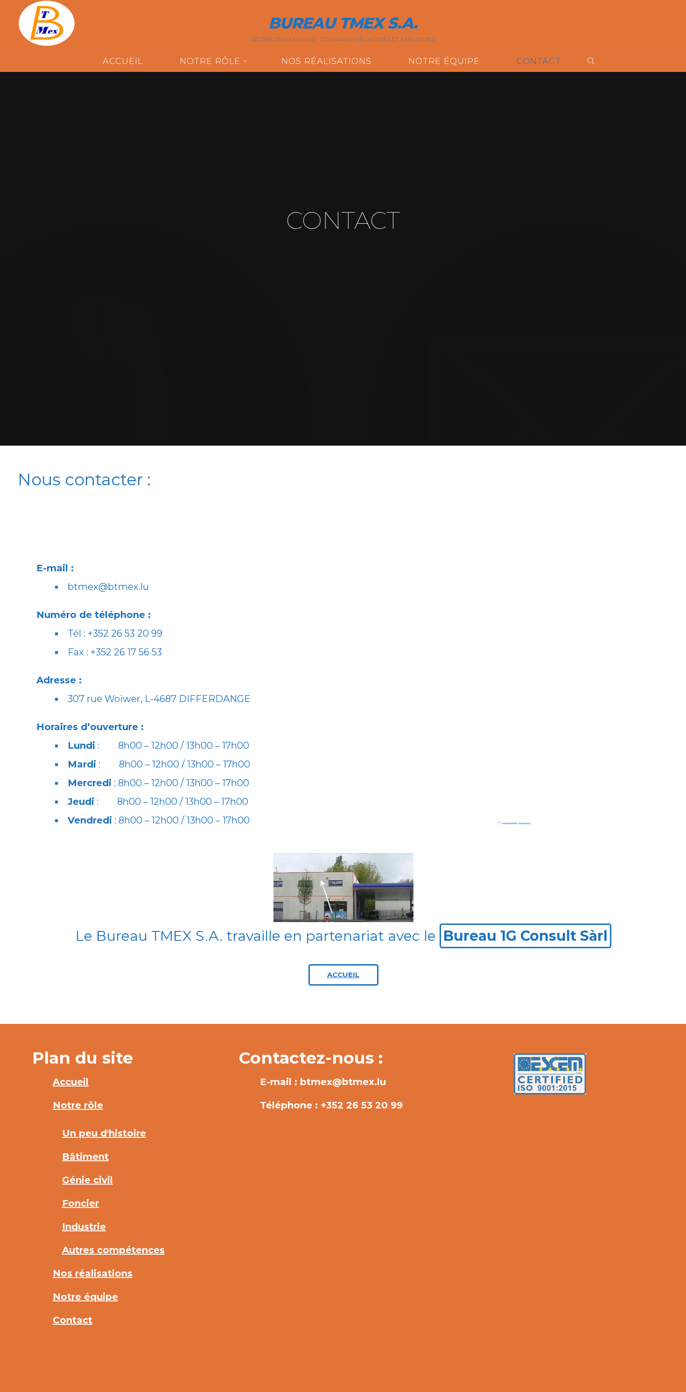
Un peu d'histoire (104, 1133)
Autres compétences (113, 1250)
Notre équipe (85, 1296)
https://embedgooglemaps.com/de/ (509, 823)
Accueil (71, 1081)
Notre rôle (78, 1105)
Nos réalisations (93, 1273)
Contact (72, 1320)
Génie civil (87, 1180)
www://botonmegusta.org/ (524, 823)
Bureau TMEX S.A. (342, 23)
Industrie (84, 1226)
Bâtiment (85, 1156)
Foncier (80, 1203)
